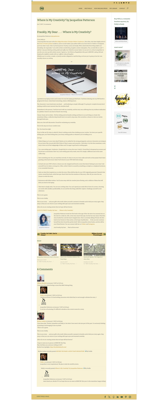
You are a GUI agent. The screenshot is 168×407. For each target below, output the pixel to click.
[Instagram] (128, 3)
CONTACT (122, 8)
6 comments (47, 24)
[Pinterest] (126, 3)
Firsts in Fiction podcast (46, 43)
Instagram (92, 224)
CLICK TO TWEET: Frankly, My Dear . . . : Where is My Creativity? (55, 210)
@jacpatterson (55, 36)
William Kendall (41, 283)
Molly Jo (42, 295)
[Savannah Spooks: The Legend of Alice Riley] (94, 250)
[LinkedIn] (121, 3)
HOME (80, 8)
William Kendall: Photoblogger (97, 234)
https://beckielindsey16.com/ (58, 347)
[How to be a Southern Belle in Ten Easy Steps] (71, 250)
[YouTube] (123, 3)
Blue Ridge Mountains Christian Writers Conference (69, 41)
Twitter (84, 224)
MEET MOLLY (88, 8)
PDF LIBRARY (113, 8)
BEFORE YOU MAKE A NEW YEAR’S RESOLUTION (70, 351)
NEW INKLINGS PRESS (100, 8)
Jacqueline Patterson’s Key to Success (48, 257)
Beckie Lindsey (41, 321)
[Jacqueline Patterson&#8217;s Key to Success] (48, 250)
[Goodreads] (119, 3)
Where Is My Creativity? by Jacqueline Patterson (69, 368)
